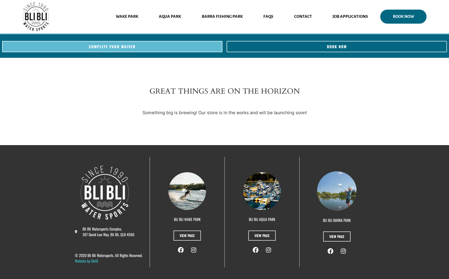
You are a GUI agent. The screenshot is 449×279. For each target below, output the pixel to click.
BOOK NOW (403, 16)
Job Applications (350, 16)
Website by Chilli (86, 261)
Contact (303, 16)
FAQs (268, 16)
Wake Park (127, 16)
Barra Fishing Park (222, 16)
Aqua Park (170, 16)
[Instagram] (193, 250)
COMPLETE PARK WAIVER (112, 46)
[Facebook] (181, 250)
